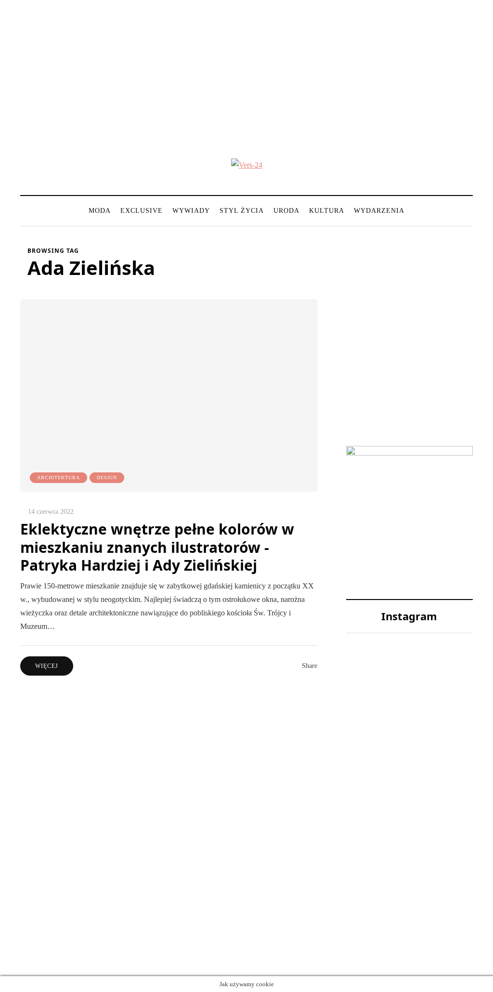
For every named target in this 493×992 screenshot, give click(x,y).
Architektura (58, 477)
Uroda (286, 210)
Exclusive (141, 210)
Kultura (326, 210)
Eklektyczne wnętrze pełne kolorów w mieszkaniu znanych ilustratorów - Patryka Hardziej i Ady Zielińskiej (157, 547)
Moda (100, 210)
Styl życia (242, 210)
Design (107, 477)
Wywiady (191, 210)
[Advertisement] (246, 67)
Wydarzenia (379, 210)
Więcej (46, 666)
